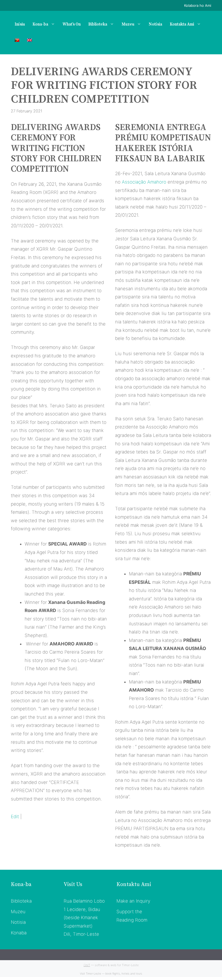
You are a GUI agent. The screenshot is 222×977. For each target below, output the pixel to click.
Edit (15, 816)
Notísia (155, 24)
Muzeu (128, 24)
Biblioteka (97, 24)
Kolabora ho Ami (197, 5)
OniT (87, 965)
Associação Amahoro (144, 182)
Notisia (18, 922)
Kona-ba (40, 24)
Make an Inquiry (133, 901)
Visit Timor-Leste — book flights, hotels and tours (111, 973)
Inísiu (20, 24)
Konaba (19, 932)
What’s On (72, 24)
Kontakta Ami (182, 24)
